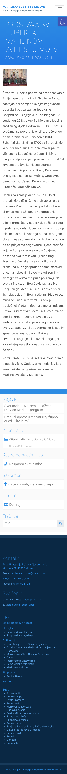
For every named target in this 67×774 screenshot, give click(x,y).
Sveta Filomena (15, 699)
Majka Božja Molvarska (18, 622)
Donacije (11, 739)
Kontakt (8, 681)
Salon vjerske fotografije (21, 663)
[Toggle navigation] (59, 8)
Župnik (10, 736)
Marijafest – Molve (17, 667)
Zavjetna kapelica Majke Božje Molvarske (30, 726)
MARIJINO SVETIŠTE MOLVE (24, 8)
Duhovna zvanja (16, 709)
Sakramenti (13, 693)
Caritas (11, 657)
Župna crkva (14, 723)
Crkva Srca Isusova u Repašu (23, 729)
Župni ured (13, 703)
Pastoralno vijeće (16, 716)
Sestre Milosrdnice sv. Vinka (23, 713)
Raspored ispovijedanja (20, 635)
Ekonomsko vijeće (17, 719)
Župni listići (13, 743)
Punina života (14, 676)
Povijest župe (14, 696)
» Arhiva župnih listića (18, 445)
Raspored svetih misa (19, 631)
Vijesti (6, 617)
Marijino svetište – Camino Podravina (28, 654)
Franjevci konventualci (19, 706)
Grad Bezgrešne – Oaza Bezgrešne (27, 644)
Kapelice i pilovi (15, 733)
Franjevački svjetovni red (21, 660)
